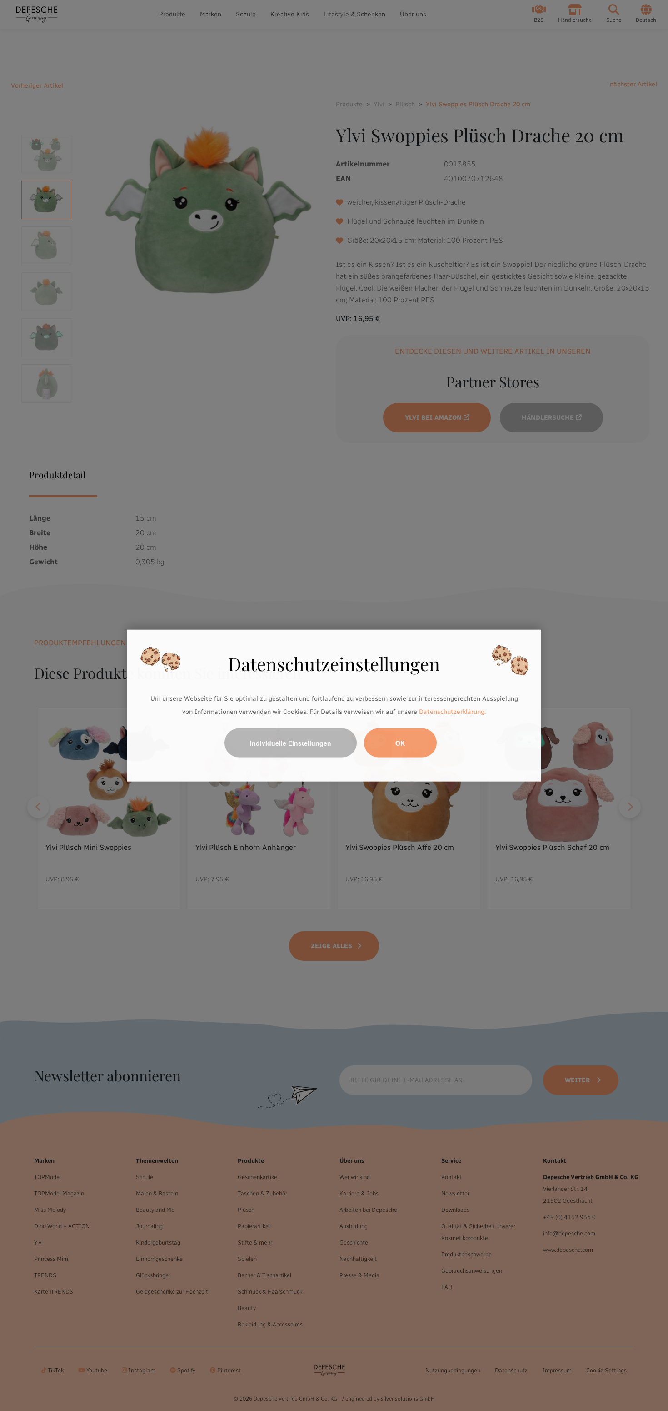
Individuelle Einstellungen (290, 743)
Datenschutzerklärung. (452, 712)
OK (400, 743)
